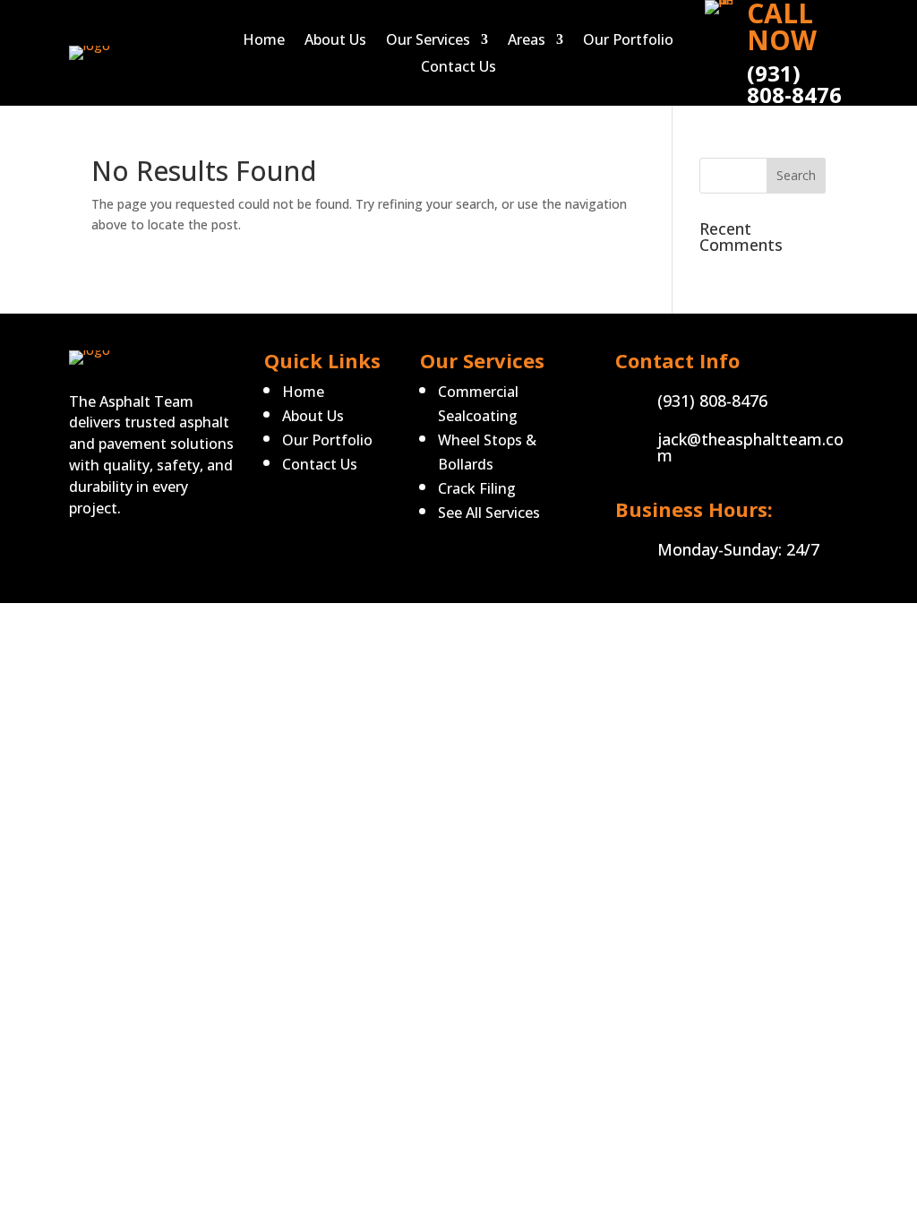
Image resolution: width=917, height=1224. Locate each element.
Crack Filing (477, 488)
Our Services (428, 41)
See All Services (489, 512)
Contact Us (458, 68)
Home (264, 41)
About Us (335, 41)
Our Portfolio (628, 41)
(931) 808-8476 (712, 400)
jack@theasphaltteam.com (750, 447)
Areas (526, 41)
